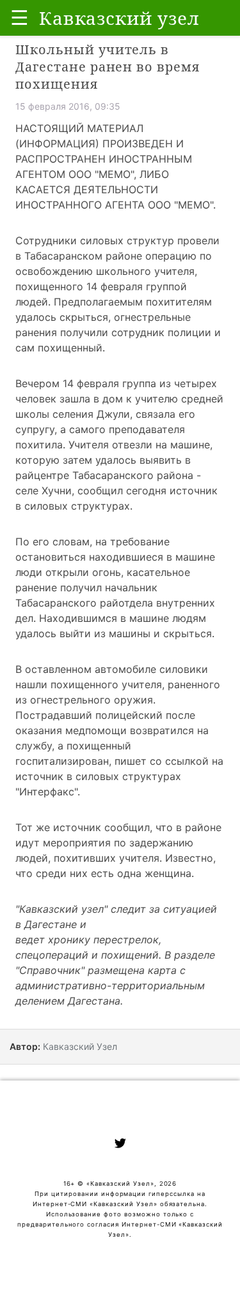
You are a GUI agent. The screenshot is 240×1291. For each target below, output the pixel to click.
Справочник (50, 970)
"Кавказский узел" (61, 909)
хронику (69, 939)
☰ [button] (19, 17)
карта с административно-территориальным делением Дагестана (110, 985)
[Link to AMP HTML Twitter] (120, 1145)
